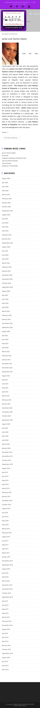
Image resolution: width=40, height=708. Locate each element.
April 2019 (5, 484)
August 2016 (6, 569)
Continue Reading (10, 138)
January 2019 (6, 496)
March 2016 (6, 581)
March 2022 (6, 352)
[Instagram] (25, 6)
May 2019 (5, 480)
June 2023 (5, 299)
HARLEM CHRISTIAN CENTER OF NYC (14, 158)
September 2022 (7, 327)
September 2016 (7, 565)
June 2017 (5, 541)
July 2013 (5, 661)
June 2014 (5, 637)
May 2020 (5, 436)
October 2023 (6, 283)
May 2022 (5, 343)
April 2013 (5, 670)
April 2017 (5, 549)
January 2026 (6, 203)
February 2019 (6, 492)
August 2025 (6, 215)
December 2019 (7, 452)
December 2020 (7, 408)
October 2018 (6, 504)
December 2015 (7, 585)
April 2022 (5, 348)
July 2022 (5, 335)
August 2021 (6, 376)
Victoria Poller (6, 163)
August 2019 (6, 468)
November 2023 (7, 279)
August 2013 (6, 657)
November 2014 (7, 625)
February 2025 (6, 235)
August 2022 (6, 331)
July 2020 (5, 428)
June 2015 (5, 605)
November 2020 (7, 412)
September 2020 (7, 420)
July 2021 (5, 380)
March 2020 (6, 444)
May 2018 (5, 521)
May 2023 (5, 303)
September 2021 (7, 372)
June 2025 (5, 223)
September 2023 (7, 287)
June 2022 (5, 339)
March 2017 (6, 553)
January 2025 (6, 239)
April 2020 (5, 440)
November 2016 (7, 561)
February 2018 (6, 533)
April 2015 (5, 613)
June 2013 (5, 666)
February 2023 (6, 315)
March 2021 (6, 396)
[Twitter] (13, 6)
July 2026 (5, 182)
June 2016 (5, 573)
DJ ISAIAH (5, 156)
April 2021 (5, 392)
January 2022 (6, 360)
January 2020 (6, 448)
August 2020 (6, 424)
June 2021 (5, 384)
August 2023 (6, 291)
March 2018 (6, 529)
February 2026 (6, 199)
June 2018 (5, 517)
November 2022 (7, 323)
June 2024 (5, 255)
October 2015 (6, 593)
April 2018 (5, 525)
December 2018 (7, 500)
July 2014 (5, 633)
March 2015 (6, 617)
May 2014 (5, 641)
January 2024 (6, 271)
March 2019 (6, 488)
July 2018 (5, 513)
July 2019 (5, 472)
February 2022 (6, 356)
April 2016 (5, 577)
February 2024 (6, 267)
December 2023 (7, 275)
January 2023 (6, 319)
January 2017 (6, 557)
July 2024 (5, 251)
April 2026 (5, 191)
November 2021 (7, 368)
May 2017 (5, 545)
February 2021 (6, 400)
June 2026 (5, 186)
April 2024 (5, 259)
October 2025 (6, 207)
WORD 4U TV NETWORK (10, 166)
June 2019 (5, 476)
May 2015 (5, 609)
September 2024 (7, 243)
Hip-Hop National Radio (10, 161)
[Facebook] (19, 6)
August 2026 (6, 178)
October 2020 (6, 416)
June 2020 (5, 432)
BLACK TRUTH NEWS (9, 153)
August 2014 (6, 629)
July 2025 (5, 219)
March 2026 (6, 195)
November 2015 (7, 589)
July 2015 (5, 601)
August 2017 (6, 537)
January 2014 (6, 645)
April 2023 (5, 307)
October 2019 (6, 460)
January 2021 (6, 404)
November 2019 (7, 456)
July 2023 (5, 295)
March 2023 (6, 311)
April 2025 (5, 231)
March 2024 (6, 263)
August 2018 (6, 508)
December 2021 (7, 364)
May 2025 (5, 227)
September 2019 (7, 464)
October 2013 (6, 649)
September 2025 (7, 211)
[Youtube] (29, 6)
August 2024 (6, 247)
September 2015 (7, 597)
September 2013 (7, 653)
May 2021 (5, 388)
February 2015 (6, 621)
